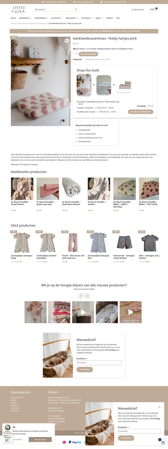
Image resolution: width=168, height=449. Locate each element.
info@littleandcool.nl (63, 398)
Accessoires (55, 18)
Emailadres (81, 359)
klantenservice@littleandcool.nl (70, 400)
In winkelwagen (89, 54)
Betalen (13, 400)
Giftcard (109, 18)
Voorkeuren (17, 439)
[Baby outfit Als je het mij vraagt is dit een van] (36, 312)
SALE (118, 18)
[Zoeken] (76, 10)
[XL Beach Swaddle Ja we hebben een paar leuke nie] (59, 312)
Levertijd (14, 403)
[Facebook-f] (81, 296)
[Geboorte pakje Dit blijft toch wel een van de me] (107, 312)
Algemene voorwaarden (56, 421)
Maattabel (14, 411)
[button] (67, 41)
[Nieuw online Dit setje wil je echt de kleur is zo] (131, 312)
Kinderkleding (40, 18)
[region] (30, 433)
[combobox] (53, 10)
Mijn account (139, 9)
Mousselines (71, 18)
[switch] (7, 440)
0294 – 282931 (60, 403)
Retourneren (15, 408)
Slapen (98, 18)
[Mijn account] (132, 9)
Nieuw (13, 18)
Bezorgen (14, 405)
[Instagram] (87, 296)
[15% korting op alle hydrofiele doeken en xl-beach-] (83, 312)
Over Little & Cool (17, 398)
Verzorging (85, 18)
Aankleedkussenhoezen (37, 23)
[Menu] (11, 424)
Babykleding (24, 18)
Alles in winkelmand (142, 112)
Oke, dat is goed (40, 439)
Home (13, 23)
